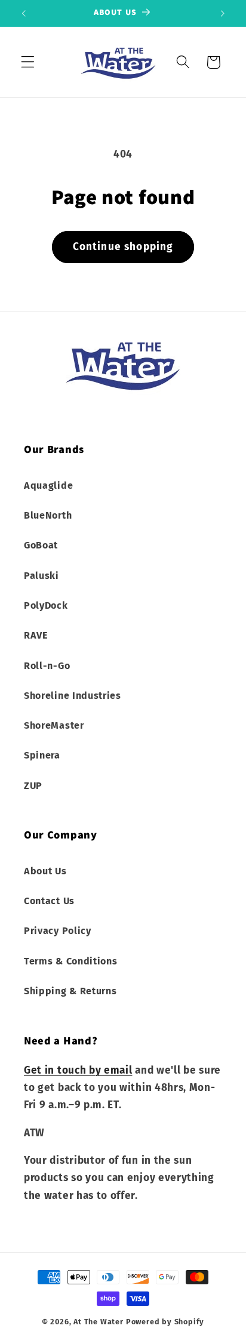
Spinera (42, 755)
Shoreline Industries (72, 695)
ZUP (33, 785)
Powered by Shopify (165, 1321)
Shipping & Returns (70, 991)
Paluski (41, 575)
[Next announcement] (223, 13)
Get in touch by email (78, 1070)
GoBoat (41, 545)
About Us (45, 871)
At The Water (98, 1321)
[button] (28, 62)
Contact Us (49, 901)
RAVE (36, 635)
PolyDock (46, 605)
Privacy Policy (57, 930)
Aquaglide (48, 485)
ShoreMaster (54, 725)
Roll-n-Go (47, 665)
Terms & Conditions (70, 961)
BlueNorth (48, 515)
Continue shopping (123, 247)
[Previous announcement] (23, 13)
